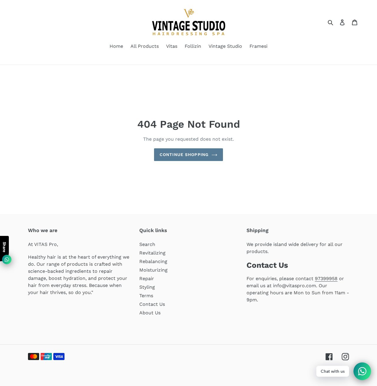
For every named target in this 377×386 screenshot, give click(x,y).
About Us (150, 313)
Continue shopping (184, 154)
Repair (146, 278)
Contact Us (152, 304)
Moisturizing (153, 270)
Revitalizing (152, 253)
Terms (146, 295)
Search (147, 244)
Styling (147, 287)
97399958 (326, 278)
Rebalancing (153, 261)
